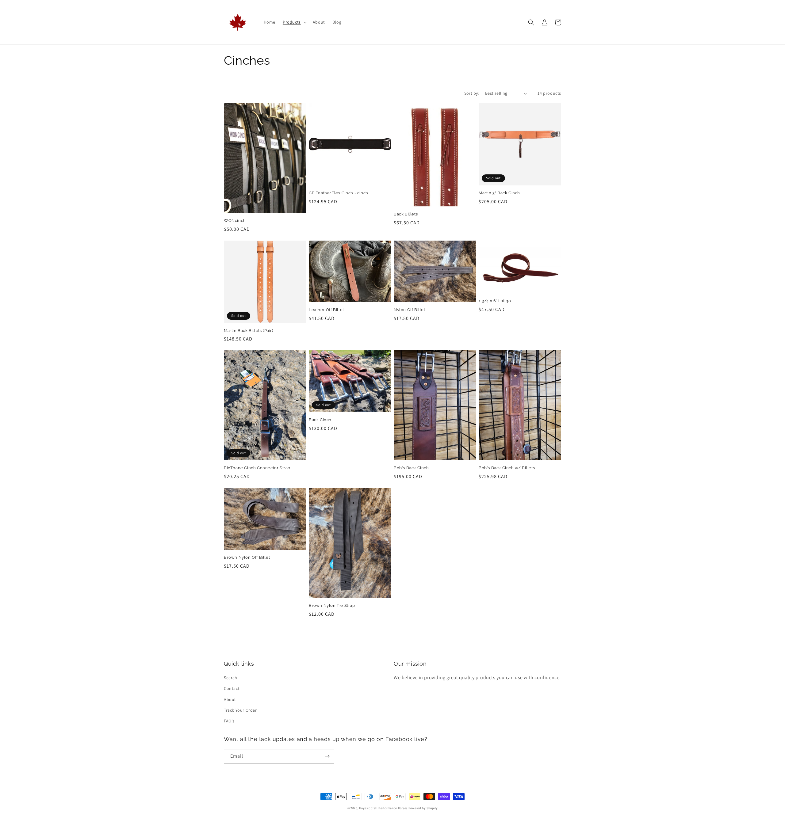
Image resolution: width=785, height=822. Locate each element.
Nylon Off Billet (409, 309)
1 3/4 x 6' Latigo (495, 301)
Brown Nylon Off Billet (247, 557)
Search (230, 677)
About (230, 699)
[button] (294, 22)
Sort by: (471, 93)
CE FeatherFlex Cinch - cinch (338, 193)
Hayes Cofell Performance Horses (383, 808)
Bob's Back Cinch (411, 468)
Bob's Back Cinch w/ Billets (507, 468)
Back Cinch (320, 419)
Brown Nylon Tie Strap (332, 605)
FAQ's (229, 721)
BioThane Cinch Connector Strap (257, 468)
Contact (231, 688)
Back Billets (406, 214)
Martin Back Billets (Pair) (248, 330)
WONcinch (235, 220)
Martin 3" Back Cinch (499, 193)
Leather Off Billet (326, 309)
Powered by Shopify (423, 808)
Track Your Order (240, 710)
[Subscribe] (327, 756)
